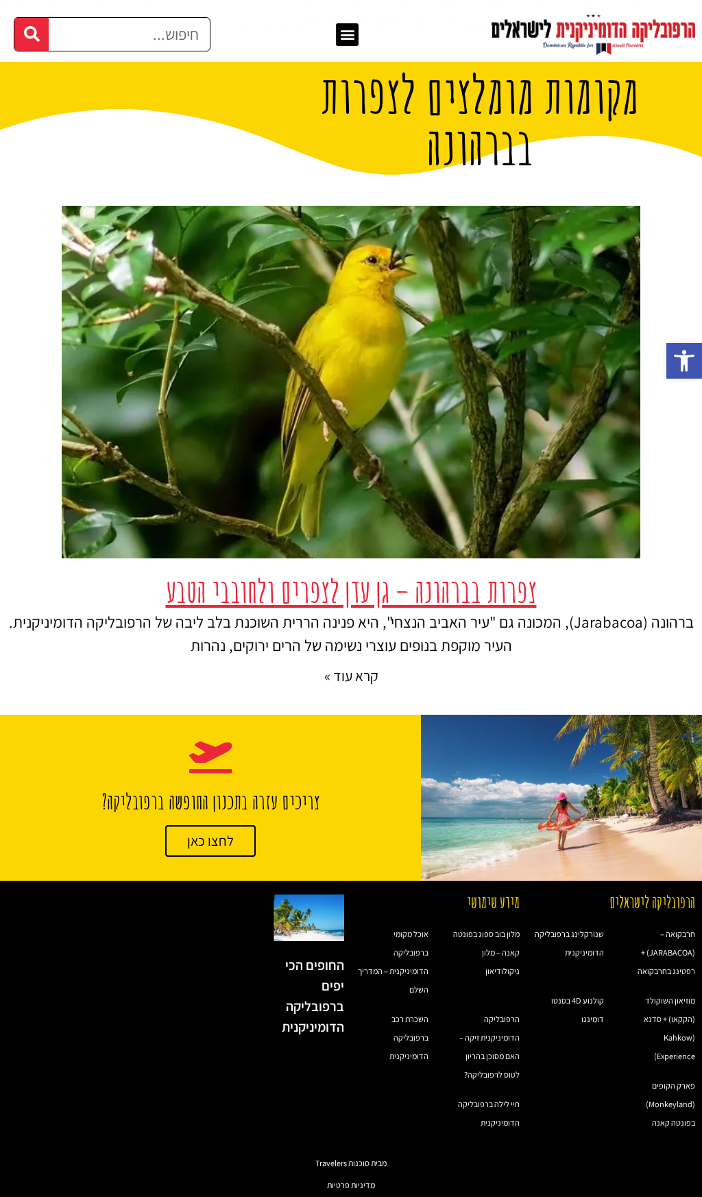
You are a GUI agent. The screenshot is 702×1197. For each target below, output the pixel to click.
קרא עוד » (351, 675)
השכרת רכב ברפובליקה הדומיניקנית (408, 1037)
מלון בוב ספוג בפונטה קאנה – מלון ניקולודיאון (486, 952)
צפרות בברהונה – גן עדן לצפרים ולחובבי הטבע (351, 591)
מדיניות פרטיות (351, 1185)
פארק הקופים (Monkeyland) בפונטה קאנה (670, 1104)
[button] (684, 361)
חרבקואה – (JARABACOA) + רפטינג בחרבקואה (666, 952)
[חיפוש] (31, 34)
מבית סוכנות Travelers (351, 1163)
